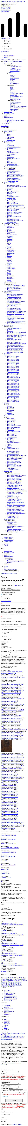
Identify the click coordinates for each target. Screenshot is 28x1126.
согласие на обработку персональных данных (13, 1076)
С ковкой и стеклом (12, 524)
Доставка (9, 562)
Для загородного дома (13, 191)
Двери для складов (12, 210)
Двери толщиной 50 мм (13, 390)
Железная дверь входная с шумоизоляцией (13, 304)
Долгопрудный (11, 232)
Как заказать (7, 553)
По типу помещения (9, 182)
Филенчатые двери (12, 164)
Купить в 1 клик (15, 589)
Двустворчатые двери (12, 181)
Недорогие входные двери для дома (16, 335)
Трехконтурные (11, 468)
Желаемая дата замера (6, 1088)
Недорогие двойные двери (14, 345)
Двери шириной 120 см (13, 374)
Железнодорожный (12, 234)
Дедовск (9, 229)
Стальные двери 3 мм (12, 516)
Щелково (9, 277)
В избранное (18, 585)
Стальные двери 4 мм (12, 517)
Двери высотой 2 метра (13, 400)
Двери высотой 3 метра (13, 401)
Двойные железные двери (14, 297)
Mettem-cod (4, 882)
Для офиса (9, 193)
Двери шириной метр (12, 376)
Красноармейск (11, 250)
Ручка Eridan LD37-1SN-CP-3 (8, 843)
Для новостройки (11, 192)
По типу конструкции (9, 166)
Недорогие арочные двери (14, 333)
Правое (10, 594)
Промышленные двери (13, 219)
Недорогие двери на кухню (14, 342)
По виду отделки (8, 141)
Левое (4, 594)
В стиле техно (10, 407)
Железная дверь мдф (12, 307)
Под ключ (9, 329)
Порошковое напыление (13, 158)
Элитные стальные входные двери (16, 513)
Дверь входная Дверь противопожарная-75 (12, 955)
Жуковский (10, 236)
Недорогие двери (8, 325)
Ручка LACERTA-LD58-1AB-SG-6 (10, 848)
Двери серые (10, 428)
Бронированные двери (13, 452)
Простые (9, 413)
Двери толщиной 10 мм (13, 383)
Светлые (9, 447)
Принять (14, 1100)
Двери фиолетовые (12, 432)
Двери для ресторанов (13, 209)
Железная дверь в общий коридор (16, 301)
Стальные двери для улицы (14, 478)
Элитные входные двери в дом (15, 220)
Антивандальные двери (13, 451)
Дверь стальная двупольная (14, 481)
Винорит (9, 151)
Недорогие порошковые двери (15, 348)
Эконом (9, 135)
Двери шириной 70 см (13, 366)
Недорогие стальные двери (14, 483)
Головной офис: (5, 51)
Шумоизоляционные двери (14, 465)
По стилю (6, 403)
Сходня (9, 270)
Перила (6, 544)
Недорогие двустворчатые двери (15, 346)
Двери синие (10, 430)
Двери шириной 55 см (13, 362)
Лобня (8, 254)
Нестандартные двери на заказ (15, 176)
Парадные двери (11, 217)
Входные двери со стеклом (14, 466)
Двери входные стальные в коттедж (16, 475)
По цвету (6, 415)
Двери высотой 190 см (13, 397)
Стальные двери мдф (12, 498)
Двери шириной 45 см (13, 359)
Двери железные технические (15, 294)
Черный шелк (10, 441)
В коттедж (9, 189)
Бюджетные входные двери (14, 328)
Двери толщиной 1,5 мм (13, 377)
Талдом (9, 271)
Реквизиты (10, 559)
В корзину (9, 930)
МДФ (8, 144)
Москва (9, 257)
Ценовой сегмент (8, 131)
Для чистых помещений (13, 290)
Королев (9, 247)
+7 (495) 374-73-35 (5, 7)
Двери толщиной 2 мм (13, 379)
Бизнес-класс (10, 137)
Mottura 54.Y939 (5, 869)
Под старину (10, 408)
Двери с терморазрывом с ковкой (15, 530)
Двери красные (11, 424)
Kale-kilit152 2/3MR (6, 877)
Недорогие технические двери (15, 350)
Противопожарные (9, 552)
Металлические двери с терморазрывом (13, 153)
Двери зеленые (11, 423)
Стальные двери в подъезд (14, 492)
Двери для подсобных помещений (16, 208)
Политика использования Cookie (12, 1038)
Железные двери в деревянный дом (16, 311)
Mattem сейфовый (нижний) (8, 865)
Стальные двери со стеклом (14, 507)
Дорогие (9, 134)
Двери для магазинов (12, 206)
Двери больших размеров (13, 174)
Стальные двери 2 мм (12, 514)
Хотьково (9, 274)
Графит (9, 444)
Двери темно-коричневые (13, 431)
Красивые (9, 411)
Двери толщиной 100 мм (13, 394)
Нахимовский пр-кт (9, 55)
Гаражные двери (11, 199)
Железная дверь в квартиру (14, 299)
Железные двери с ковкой (13, 316)
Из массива (10, 331)
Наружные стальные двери (14, 482)
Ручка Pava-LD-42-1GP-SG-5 (8, 839)
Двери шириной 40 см (13, 357)
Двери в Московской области (11, 223)
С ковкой (9, 523)
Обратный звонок (5, 10)
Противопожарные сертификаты (15, 561)
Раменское (9, 264)
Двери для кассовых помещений (15, 205)
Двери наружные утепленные (15, 456)
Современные (10, 414)
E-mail (2, 1087)
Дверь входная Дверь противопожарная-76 (12, 965)
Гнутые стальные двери (13, 473)
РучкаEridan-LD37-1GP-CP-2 (8, 835)
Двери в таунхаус (11, 202)
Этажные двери (11, 198)
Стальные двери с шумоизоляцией (16, 506)
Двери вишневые (11, 420)
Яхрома (9, 280)
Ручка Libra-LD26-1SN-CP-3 (8, 852)
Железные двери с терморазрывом (16, 321)
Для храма (9, 195)
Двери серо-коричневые (13, 427)
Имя (2, 1071)
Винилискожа (10, 157)
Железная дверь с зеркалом (14, 308)
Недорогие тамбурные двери (14, 349)
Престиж (9, 138)
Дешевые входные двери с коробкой (16, 332)
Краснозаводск (11, 253)
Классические (10, 410)
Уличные (9, 215)
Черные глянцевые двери (13, 442)
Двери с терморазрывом (13, 461)
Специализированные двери (11, 448)
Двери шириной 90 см (13, 372)
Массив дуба (10, 145)
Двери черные (10, 434)
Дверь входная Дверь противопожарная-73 (12, 934)
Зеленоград (10, 239)
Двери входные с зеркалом (14, 529)
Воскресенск (10, 227)
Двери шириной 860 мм (13, 356)
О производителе (8, 556)
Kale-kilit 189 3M (5, 873)
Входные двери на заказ (13, 171)
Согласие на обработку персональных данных (12, 1037)
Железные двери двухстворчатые (15, 312)
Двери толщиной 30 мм (13, 384)
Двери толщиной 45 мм (13, 389)
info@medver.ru (5, 5)
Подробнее (3, 930)
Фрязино (9, 281)
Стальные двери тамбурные (14, 509)
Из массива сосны (11, 148)
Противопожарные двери (10, 130)
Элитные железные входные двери (16, 324)
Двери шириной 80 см (13, 369)
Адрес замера (5, 1090)
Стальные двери (8, 471)
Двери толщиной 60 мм (13, 391)
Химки (9, 273)
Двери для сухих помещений (14, 288)
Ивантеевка (10, 240)
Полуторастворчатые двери (14, 179)
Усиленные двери (11, 464)
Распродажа (10, 72)
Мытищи (9, 258)
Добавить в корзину (5, 589)
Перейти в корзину (17, 1124)
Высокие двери (11, 172)
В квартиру (10, 188)
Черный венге (10, 438)
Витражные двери (11, 522)
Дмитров (9, 230)
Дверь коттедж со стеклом (14, 216)
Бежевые (9, 445)
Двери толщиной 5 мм (13, 382)
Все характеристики (6, 601)
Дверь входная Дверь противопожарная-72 (12, 924)
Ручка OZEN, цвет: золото (8, 856)
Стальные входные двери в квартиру (16, 490)
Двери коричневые (12, 437)
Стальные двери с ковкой (13, 500)
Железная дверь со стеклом (14, 309)
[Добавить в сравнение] (22, 585)
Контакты (6, 563)
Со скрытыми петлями (13, 196)
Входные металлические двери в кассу (17, 455)
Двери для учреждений (13, 213)
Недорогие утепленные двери (15, 352)
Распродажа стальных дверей (14, 485)
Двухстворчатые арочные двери (15, 175)
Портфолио (7, 555)
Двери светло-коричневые (14, 425)
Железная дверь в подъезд (14, 302)
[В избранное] (1, 922)
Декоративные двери (9, 519)
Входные (9, 406)
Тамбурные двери (11, 222)
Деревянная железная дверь (14, 298)
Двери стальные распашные (14, 476)
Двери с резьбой (11, 162)
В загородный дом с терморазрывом (16, 186)
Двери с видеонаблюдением (14, 458)
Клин (8, 244)
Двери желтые (10, 421)
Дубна (8, 233)
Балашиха (9, 226)
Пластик (9, 159)
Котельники (10, 249)
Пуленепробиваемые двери (14, 462)
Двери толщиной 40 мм (13, 387)
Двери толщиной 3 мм (13, 380)
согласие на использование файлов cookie (13, 1094)
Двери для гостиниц (12, 203)
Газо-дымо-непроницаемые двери (16, 285)
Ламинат (9, 155)
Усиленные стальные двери (14, 512)
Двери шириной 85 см (13, 370)
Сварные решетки (8, 540)
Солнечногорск (11, 268)
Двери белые (10, 418)
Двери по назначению (9, 282)
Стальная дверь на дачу (13, 488)
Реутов (8, 266)
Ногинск (9, 260)
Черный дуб (10, 440)
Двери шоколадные (12, 435)
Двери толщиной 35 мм (13, 386)
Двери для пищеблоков (13, 287)
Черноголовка (10, 275)
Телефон (3, 1073)
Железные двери (8, 291)
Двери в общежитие (12, 200)
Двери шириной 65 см (13, 365)
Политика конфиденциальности (9, 1036)
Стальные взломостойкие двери (15, 489)
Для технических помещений (14, 212)
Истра (8, 241)
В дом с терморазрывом (13, 185)
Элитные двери (11, 140)
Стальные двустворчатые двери (15, 510)
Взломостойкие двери (13, 454)
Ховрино (6, 57)
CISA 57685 (4, 860)
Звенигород (10, 237)
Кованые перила (8, 538)
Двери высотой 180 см (13, 396)
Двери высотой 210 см (13, 398)
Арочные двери (11, 169)
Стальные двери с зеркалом (14, 499)
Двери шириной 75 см (13, 367)
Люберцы (9, 256)
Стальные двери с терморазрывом (16, 505)
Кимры (9, 243)
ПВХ (8, 161)
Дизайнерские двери (12, 531)
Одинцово (9, 261)
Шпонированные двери (13, 165)
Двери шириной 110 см (13, 373)
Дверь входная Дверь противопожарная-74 (12, 945)
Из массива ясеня (11, 150)
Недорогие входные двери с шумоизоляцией (14, 340)
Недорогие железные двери (14, 322)
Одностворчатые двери (13, 178)
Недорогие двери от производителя (16, 343)
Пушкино (9, 263)
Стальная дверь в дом (12, 486)
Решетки (6, 542)
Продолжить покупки (6, 1124)
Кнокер (6, 545)
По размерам (7, 353)
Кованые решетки (8, 537)
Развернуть (5, 1096)
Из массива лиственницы (13, 147)
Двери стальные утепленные (14, 479)
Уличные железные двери (13, 295)
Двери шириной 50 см (13, 360)
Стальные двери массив (13, 496)
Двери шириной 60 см (13, 363)
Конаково (9, 246)
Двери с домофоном (12, 459)
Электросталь (10, 278)
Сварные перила (8, 541)
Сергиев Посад (11, 267)
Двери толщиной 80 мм (13, 393)
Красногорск (10, 251)
